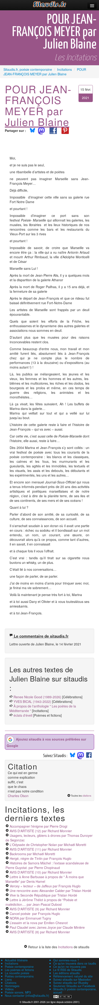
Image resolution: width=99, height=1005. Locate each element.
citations (86, 795)
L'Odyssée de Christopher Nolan (48, 844)
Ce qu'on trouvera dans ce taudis (74, 963)
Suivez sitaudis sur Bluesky (70, 983)
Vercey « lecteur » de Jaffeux (45, 886)
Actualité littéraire (16, 960)
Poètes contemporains (19, 976)
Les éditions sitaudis (66, 973)
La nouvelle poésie (17, 973)
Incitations (65, 947)
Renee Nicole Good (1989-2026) (37, 697)
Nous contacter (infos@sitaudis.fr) (27, 996)
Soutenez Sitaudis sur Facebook (74, 986)
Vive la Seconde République (43, 895)
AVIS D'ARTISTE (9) (40, 909)
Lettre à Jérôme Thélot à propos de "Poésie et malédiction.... (41, 902)
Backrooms (32, 854)
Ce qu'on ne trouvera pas (69, 967)
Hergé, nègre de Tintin (40, 858)
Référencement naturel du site (73, 976)
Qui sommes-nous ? (66, 960)
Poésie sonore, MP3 (18, 992)
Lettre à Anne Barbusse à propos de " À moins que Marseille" (45, 879)
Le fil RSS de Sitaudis (67, 970)
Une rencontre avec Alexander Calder (50, 890)
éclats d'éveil (23, 715)
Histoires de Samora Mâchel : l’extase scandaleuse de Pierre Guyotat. (47, 865)
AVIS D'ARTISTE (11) (41, 849)
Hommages (12, 986)
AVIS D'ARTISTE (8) (40, 932)
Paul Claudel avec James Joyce (47, 927)
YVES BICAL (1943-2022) (32, 701)
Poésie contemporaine (19, 967)
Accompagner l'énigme (38, 826)
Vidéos (9, 989)
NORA (30, 918)
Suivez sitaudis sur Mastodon (72, 979)
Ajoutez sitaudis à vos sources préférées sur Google (46, 742)
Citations (10, 983)
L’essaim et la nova (39, 922)
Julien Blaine (37, 121)
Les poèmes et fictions (19, 970)
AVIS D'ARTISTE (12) (41, 831)
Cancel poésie (35, 913)
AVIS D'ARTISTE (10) (41, 872)
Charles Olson (18, 795)
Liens (8, 979)
